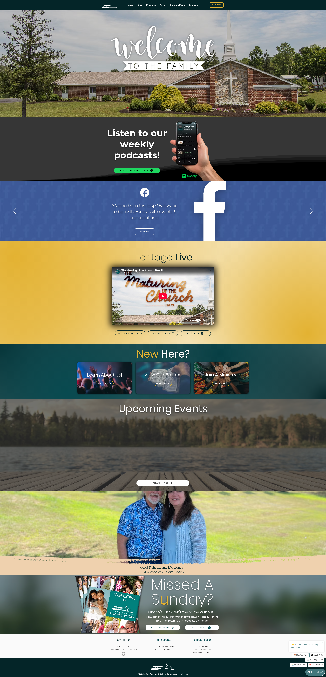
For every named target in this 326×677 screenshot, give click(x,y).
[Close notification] (322, 643)
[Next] (311, 211)
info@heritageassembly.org (126, 649)
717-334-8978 (126, 646)
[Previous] (14, 211)
